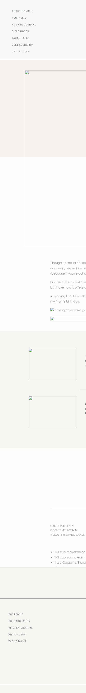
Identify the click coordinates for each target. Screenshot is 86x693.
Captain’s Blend (74, 562)
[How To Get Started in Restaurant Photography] (53, 412)
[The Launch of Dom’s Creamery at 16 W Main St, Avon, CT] (53, 364)
